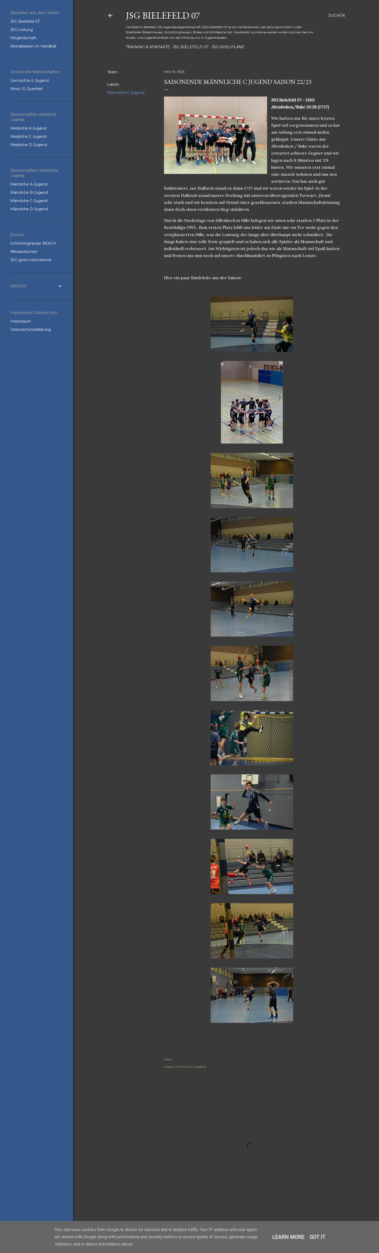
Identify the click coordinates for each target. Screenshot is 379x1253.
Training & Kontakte (148, 47)
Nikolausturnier (23, 251)
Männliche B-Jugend (29, 192)
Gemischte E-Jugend (29, 80)
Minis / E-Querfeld (26, 88)
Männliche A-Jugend (28, 184)
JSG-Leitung (21, 29)
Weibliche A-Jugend (28, 128)
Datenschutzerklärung (30, 329)
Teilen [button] (112, 72)
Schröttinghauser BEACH (33, 243)
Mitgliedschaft (23, 38)
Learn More (288, 1237)
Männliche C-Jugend (125, 92)
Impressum (20, 321)
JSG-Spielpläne (227, 47)
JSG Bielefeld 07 (163, 15)
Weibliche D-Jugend (28, 144)
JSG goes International (30, 260)
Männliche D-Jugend (29, 209)
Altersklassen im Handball (33, 46)
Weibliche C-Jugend (28, 136)
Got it (317, 1237)
